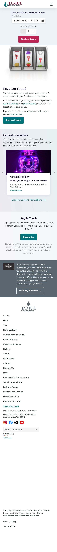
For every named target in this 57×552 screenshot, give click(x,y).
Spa (5, 325)
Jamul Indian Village (13, 382)
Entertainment (10, 339)
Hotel (5, 320)
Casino (6, 316)
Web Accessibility (11, 396)
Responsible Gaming (13, 392)
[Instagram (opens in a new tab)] (5, 422)
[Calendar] (42, 20)
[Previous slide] (2, 172)
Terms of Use (9, 526)
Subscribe (28, 237)
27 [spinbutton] (35, 20)
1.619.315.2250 (11, 406)
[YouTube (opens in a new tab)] (22, 422)
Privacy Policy (9, 521)
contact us (16, 114)
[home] (13, 4)
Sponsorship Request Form (16, 377)
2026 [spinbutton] (24, 20)
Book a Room (28, 39)
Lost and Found (10, 387)
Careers (6, 363)
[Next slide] (54, 172)
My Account (8, 358)
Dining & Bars (9, 330)
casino (6, 103)
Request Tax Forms (12, 401)
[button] (33, 31)
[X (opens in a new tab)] (16, 422)
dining (14, 103)
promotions (29, 103)
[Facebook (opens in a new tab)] (11, 422)
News (5, 373)
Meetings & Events (12, 344)
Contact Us (8, 368)
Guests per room (28, 26)
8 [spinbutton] (14, 20)
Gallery (6, 349)
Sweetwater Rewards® (14, 335)
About (6, 354)
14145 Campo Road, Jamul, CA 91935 (20, 411)
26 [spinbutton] (18, 20)
